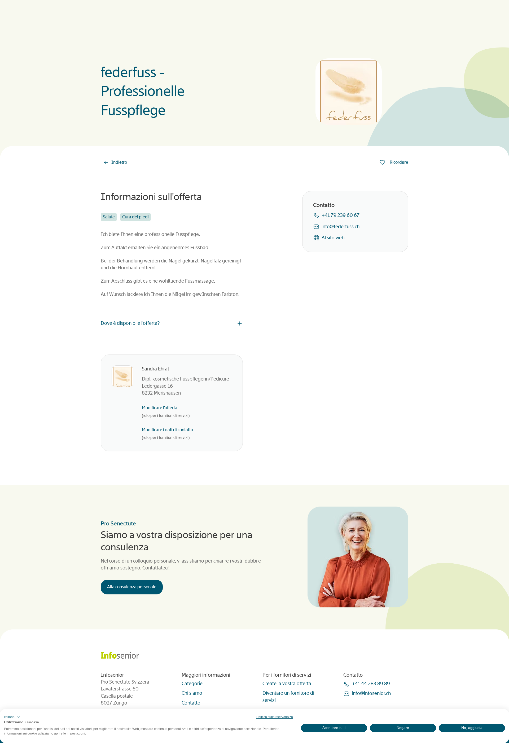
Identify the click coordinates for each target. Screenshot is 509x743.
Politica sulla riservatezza (274, 717)
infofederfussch (340, 226)
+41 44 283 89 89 (371, 683)
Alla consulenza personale (131, 587)
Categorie (192, 683)
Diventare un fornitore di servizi (288, 696)
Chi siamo (192, 693)
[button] (12, 717)
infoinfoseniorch (371, 693)
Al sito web (333, 237)
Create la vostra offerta (286, 683)
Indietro (119, 162)
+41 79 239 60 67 (340, 215)
